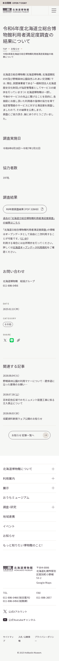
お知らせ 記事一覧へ (23, 435)
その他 (7, 324)
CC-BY (24, 238)
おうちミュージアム (16, 497)
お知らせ (15, 48)
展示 (6, 488)
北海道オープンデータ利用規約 (30, 247)
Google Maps (43, 582)
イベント (9, 526)
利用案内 (9, 478)
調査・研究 (9, 507)
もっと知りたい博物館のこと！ (23, 545)
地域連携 (9, 516)
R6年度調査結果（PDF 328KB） (22, 209)
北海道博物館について (17, 469)
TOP (5, 48)
